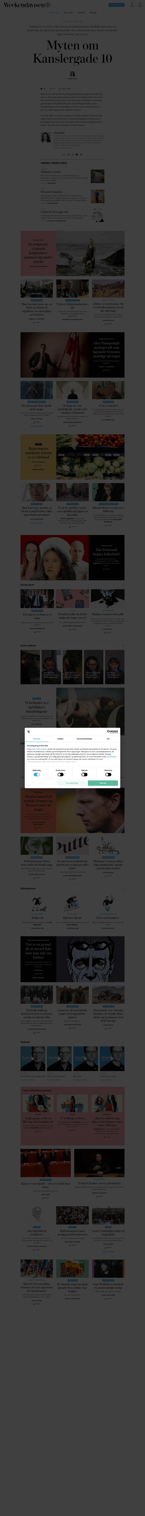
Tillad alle (102, 783)
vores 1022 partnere (39, 749)
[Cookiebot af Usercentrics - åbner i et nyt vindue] (108, 731)
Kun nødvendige (72, 783)
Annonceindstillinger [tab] (84, 739)
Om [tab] (108, 739)
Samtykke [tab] (36, 739)
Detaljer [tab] (60, 739)
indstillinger (111, 757)
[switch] (61, 774)
